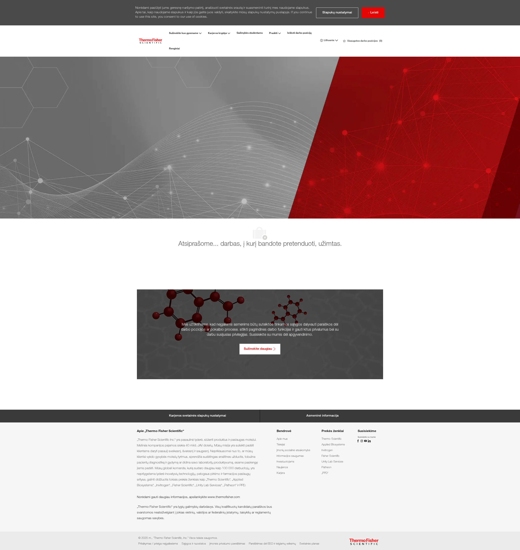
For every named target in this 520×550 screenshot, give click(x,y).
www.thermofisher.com (224, 497)
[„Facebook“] (358, 441)
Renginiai (174, 49)
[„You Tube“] (366, 441)
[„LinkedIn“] (369, 441)
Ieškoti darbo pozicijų (299, 33)
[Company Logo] (150, 41)
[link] (282, 439)
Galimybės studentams (250, 33)
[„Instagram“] (362, 441)
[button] (337, 13)
